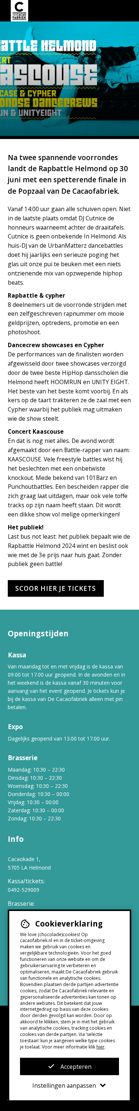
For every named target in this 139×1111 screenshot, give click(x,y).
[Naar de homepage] (19, 10)
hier (100, 1047)
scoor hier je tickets (55, 588)
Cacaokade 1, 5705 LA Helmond (29, 863)
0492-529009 (23, 889)
